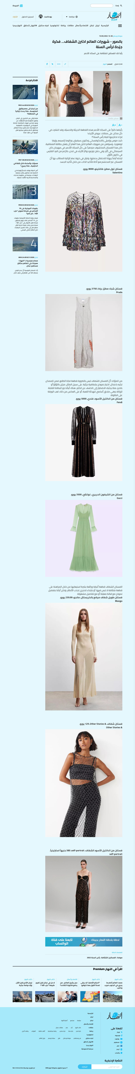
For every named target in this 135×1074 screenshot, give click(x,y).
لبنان (92, 25)
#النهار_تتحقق (30, 25)
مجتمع (72, 1020)
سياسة (79, 1020)
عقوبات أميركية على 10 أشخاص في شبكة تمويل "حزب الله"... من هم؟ (26, 211)
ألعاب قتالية (42, 1031)
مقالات (70, 25)
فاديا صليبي (118, 64)
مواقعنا (72, 16)
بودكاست (48, 17)
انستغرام (116, 1042)
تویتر (118, 1032)
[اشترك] (83, 941)
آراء (71, 1027)
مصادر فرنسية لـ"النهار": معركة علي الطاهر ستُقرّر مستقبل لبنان (27, 263)
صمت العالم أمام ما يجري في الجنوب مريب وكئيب (113, 985)
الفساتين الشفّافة (108, 957)
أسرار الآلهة (64, 1020)
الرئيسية (105, 25)
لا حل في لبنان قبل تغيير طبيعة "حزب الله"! (45, 984)
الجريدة (16, 5)
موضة (119, 957)
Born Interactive (18, 1068)
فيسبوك (117, 1035)
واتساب (117, 1053)
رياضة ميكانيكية (52, 1031)
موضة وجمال (117, 35)
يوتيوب (117, 1039)
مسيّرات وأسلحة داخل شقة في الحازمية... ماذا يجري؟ (25, 165)
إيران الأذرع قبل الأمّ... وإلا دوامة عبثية (23, 984)
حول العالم (42, 1038)
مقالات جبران (59, 1027)
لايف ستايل (43, 25)
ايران (97, 25)
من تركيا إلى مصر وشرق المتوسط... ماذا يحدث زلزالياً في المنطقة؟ (26, 111)
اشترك (15, 16)
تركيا (36, 105)
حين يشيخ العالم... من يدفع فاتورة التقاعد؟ (68, 984)
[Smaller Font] (119, 125)
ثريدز (118, 1049)
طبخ (59, 1038)
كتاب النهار (118, 979)
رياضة (63, 25)
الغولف (33, 1031)
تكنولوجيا (54, 25)
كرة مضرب (62, 1031)
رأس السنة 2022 (93, 957)
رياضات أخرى (25, 1031)
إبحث (117, 5)
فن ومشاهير (77, 1038)
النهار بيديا (17, 25)
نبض (118, 1046)
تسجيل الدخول (28, 16)
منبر (67, 1027)
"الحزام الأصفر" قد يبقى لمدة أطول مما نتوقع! (90, 984)
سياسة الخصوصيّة (87, 1049)
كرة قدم (78, 1031)
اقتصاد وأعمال (81, 25)
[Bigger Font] (114, 125)
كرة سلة (70, 1031)
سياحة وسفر (51, 1038)
